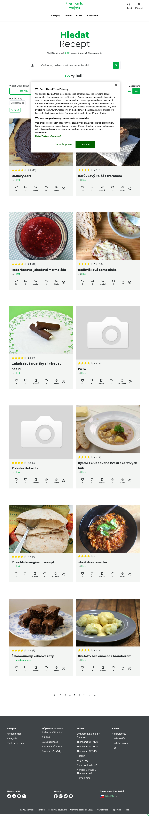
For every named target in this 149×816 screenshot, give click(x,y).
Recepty (11, 728)
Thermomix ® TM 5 (87, 751)
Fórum (80, 728)
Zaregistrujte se (50, 742)
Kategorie (12, 738)
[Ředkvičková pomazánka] (108, 236)
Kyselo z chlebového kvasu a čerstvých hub (107, 465)
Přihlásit (46, 737)
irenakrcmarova (23, 660)
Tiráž (127, 810)
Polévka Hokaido (25, 468)
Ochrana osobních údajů (81, 810)
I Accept (85, 144)
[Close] (116, 85)
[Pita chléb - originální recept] (41, 529)
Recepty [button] (55, 15)
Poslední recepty (15, 743)
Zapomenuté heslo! (52, 746)
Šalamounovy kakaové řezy (33, 656)
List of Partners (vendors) (48, 136)
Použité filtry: (16, 98)
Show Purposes (63, 144)
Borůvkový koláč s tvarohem (100, 176)
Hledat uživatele (120, 743)
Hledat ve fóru (119, 738)
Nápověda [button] (92, 15)
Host (17, 180)
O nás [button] (79, 15)
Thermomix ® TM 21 (87, 742)
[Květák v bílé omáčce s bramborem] (108, 622)
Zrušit (13, 110)
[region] (75, 117)
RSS (114, 748)
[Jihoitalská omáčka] (108, 529)
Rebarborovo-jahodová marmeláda (39, 270)
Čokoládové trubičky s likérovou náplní (37, 366)
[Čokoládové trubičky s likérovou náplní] (41, 330)
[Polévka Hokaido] (41, 432)
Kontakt (41, 810)
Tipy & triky (82, 760)
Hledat (115, 728)
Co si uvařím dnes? (87, 765)
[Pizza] (108, 333)
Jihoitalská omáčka (92, 562)
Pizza (82, 369)
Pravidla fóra (83, 778)
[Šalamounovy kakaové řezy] (41, 622)
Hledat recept (14, 734)
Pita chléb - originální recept (33, 562)
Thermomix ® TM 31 (87, 746)
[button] (129, 6)
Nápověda (116, 810)
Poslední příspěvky (52, 751)
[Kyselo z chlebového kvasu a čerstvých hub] (108, 429)
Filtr (26, 91)
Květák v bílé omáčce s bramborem (104, 656)
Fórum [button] (68, 15)
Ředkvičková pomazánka (97, 270)
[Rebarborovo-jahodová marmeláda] (41, 236)
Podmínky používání (57, 810)
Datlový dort (21, 176)
